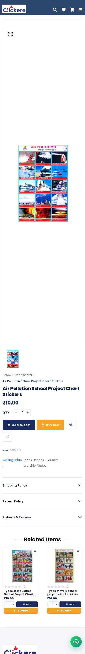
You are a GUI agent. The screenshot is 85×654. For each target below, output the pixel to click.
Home (7, 375)
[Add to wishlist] (70, 425)
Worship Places (35, 465)
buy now (53, 425)
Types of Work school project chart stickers (62, 592)
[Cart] (72, 9)
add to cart (21, 425)
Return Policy (13, 501)
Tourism (52, 460)
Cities (28, 460)
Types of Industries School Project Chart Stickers (18, 594)
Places (39, 460)
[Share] (7, 437)
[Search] (55, 9)
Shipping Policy (15, 485)
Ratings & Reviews (17, 517)
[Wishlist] (63, 9)
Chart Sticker (23, 375)
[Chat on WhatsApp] (76, 641)
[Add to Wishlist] (35, 551)
